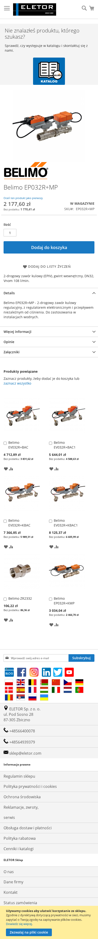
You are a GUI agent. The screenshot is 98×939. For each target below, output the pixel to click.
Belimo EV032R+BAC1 (65, 444)
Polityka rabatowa (20, 838)
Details (9, 293)
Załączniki (12, 352)
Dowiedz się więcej (19, 924)
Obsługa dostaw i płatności (28, 827)
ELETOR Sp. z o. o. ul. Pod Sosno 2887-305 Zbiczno (22, 714)
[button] (6, 468)
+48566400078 (21, 731)
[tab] (49, 293)
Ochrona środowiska (22, 796)
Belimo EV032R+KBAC (19, 522)
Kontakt (11, 892)
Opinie (9, 342)
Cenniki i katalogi (19, 848)
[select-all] (17, 383)
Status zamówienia (20, 902)
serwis (9, 817)
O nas (9, 871)
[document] (49, 922)
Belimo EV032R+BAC (18, 444)
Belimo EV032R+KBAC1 (66, 522)
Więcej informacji (17, 331)
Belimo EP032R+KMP (64, 600)
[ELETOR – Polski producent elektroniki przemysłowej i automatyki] (34, 9)
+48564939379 (21, 742)
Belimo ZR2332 (20, 598)
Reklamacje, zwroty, (21, 807)
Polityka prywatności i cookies (30, 786)
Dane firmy (13, 882)
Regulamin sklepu (19, 776)
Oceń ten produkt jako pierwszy (23, 198)
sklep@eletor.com (25, 753)
